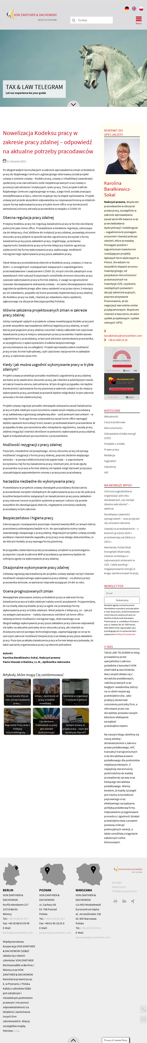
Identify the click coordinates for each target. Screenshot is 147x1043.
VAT (106, 472)
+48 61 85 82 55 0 (55, 918)
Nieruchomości (113, 428)
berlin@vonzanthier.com (18, 932)
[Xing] (132, 901)
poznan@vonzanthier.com (55, 932)
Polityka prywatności (124, 891)
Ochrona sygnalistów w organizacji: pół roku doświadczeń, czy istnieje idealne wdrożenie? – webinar (119, 499)
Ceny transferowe (114, 422)
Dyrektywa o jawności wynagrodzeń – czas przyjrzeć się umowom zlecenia (122, 518)
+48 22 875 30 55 (91, 928)
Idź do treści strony (73, 104)
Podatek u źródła (114, 443)
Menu (139, 23)
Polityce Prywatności (125, 634)
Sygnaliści (110, 461)
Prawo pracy (111, 449)
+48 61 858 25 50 (117, 340)
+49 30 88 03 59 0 (18, 918)
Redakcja (109, 455)
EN (134, 9)
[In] (124, 901)
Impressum (119, 887)
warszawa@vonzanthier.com (93, 937)
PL (141, 9)
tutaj (16, 1030)
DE (127, 9)
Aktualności (111, 416)
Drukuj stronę (115, 901)
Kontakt (117, 882)
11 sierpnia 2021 (16, 161)
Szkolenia (110, 466)
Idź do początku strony (73, 1040)
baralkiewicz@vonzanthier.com (123, 335)
